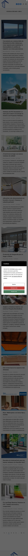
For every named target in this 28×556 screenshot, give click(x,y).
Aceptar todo (14, 291)
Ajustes (14, 284)
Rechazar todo (14, 288)
